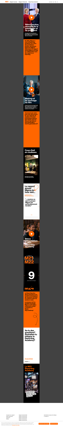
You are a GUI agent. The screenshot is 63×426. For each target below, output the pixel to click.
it (52, 1)
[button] (24, 165)
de (49, 1)
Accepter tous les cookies (54, 423)
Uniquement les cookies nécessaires (44, 423)
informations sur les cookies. (16, 425)
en (53, 1)
